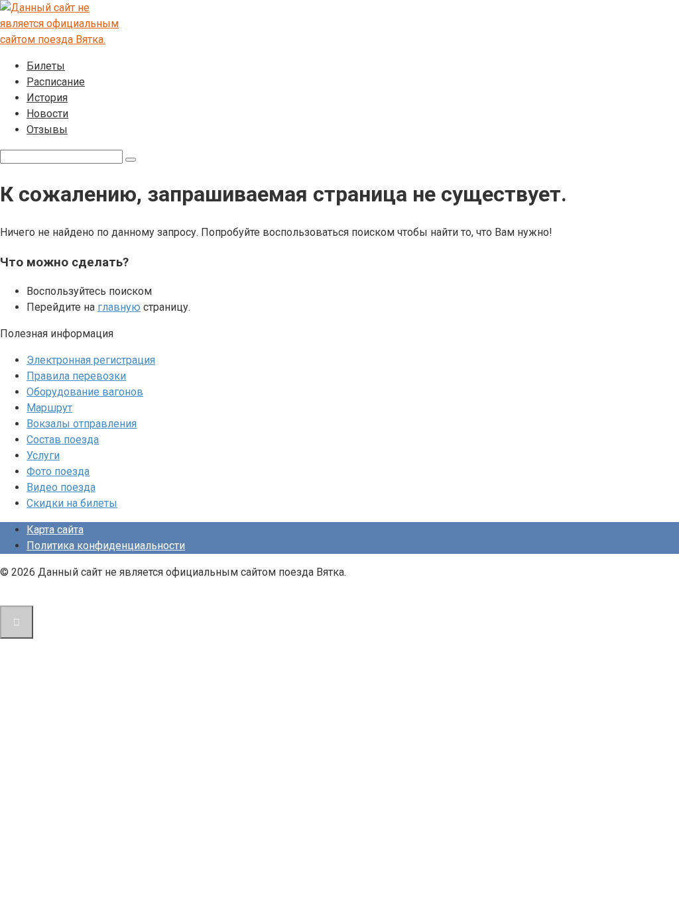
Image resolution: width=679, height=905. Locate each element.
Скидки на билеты (72, 503)
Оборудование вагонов (85, 392)
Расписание (56, 82)
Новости (47, 113)
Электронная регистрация (91, 360)
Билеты (46, 66)
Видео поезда (61, 487)
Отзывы (47, 129)
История (47, 97)
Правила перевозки (76, 376)
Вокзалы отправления (82, 423)
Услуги (43, 455)
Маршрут (49, 407)
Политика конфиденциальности (106, 545)
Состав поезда (63, 439)
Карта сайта (55, 529)
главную (119, 307)
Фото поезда (58, 471)
